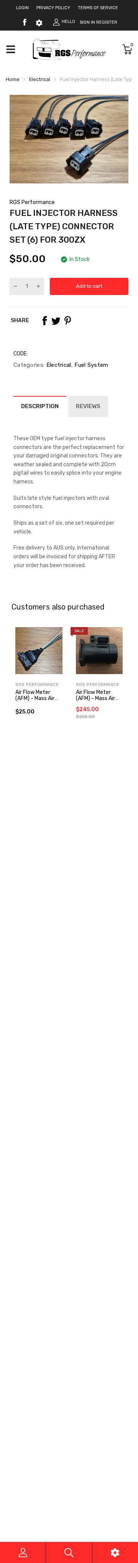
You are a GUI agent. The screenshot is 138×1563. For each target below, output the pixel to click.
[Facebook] (24, 22)
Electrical (57, 365)
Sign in (87, 22)
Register (106, 22)
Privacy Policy (53, 7)
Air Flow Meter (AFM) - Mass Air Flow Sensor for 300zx (95, 701)
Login (22, 7)
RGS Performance (32, 202)
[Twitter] (56, 320)
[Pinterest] (67, 320)
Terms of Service (98, 7)
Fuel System (90, 365)
